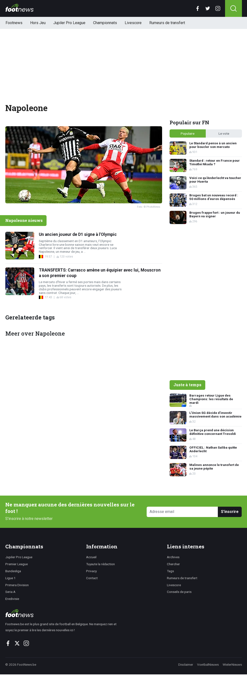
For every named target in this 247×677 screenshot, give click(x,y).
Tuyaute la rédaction (100, 564)
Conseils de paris (179, 592)
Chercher (173, 564)
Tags (170, 571)
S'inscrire (230, 511)
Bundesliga (13, 571)
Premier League (16, 564)
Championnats (105, 22)
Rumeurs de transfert (167, 22)
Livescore (133, 22)
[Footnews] (63, 613)
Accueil (91, 557)
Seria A (10, 592)
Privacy (91, 571)
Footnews (14, 22)
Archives (173, 557)
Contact (92, 578)
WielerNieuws (232, 664)
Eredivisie (12, 599)
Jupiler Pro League (69, 22)
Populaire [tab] (187, 133)
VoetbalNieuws (208, 664)
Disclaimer (185, 664)
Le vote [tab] (224, 133)
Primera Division (17, 585)
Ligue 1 (10, 578)
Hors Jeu (38, 22)
